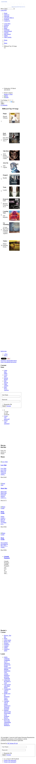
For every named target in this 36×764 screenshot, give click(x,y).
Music (5, 28)
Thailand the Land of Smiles (7, 690)
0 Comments (4, 105)
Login (2, 10)
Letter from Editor (5, 372)
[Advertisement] (18, 68)
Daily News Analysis (6, 388)
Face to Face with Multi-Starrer (7, 686)
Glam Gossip (7, 640)
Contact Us (7, 20)
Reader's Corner (8, 94)
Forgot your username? (10, 762)
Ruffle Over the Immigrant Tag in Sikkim (7, 696)
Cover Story (7, 23)
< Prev (6, 354)
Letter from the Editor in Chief (7, 681)
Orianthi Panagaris (7, 557)
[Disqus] (9, 283)
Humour (6, 643)
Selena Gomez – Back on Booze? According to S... (3, 520)
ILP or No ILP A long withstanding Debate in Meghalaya (7, 722)
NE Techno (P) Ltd (12, 743)
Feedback (6, 19)
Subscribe (6, 16)
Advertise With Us (9, 17)
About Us (6, 14)
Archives (6, 25)
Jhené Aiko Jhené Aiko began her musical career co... (4, 494)
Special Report (8, 31)
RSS (5, 10)
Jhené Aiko (4, 488)
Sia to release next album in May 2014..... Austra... (4, 545)
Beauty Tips (7, 641)
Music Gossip (2, 512)
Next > (6, 355)
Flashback (6, 29)
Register (9, 406)
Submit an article (6, 649)
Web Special (7, 34)
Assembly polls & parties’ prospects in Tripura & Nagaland (7, 704)
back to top (4, 351)
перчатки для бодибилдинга (9, 360)
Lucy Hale (4, 465)
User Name (5, 395)
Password (4, 399)
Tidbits (6, 35)
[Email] (6, 97)
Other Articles (7, 37)
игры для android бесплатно (8, 362)
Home (5, 13)
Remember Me (8, 404)
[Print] (6, 96)
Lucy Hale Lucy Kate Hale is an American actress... (3, 471)
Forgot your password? (10, 760)
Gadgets (6, 32)
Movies (6, 26)
